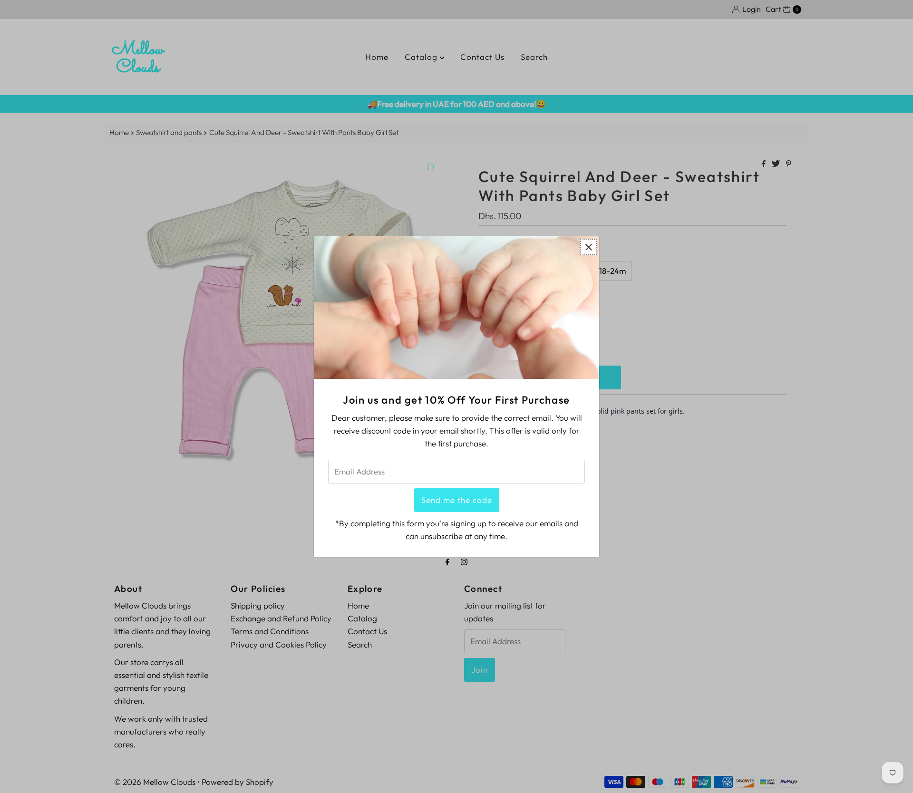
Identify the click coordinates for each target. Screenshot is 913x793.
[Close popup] (588, 247)
